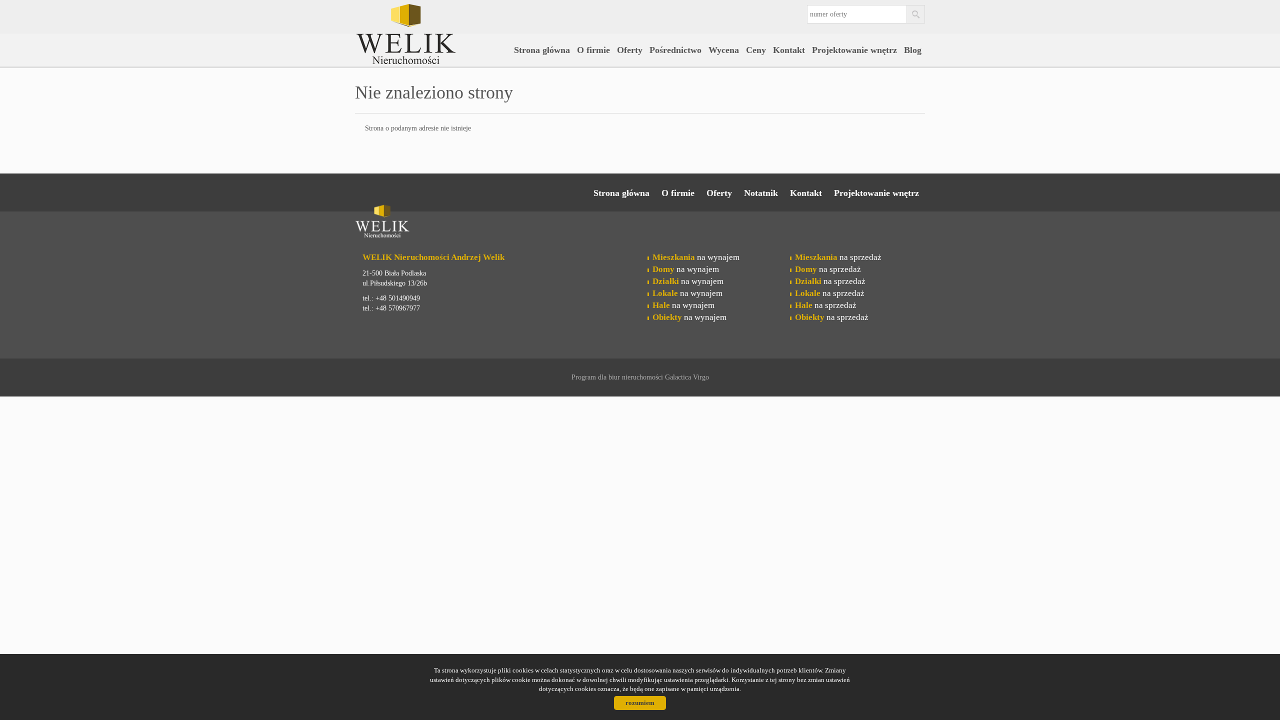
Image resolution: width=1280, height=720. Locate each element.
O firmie (593, 50)
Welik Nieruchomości (432, 223)
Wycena (723, 50)
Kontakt (789, 50)
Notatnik (761, 193)
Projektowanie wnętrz (854, 50)
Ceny (756, 50)
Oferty (629, 50)
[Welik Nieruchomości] (432, 19)
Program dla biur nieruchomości (618, 377)
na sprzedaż (838, 257)
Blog (913, 50)
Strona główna (542, 50)
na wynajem (696, 257)
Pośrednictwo (676, 50)
